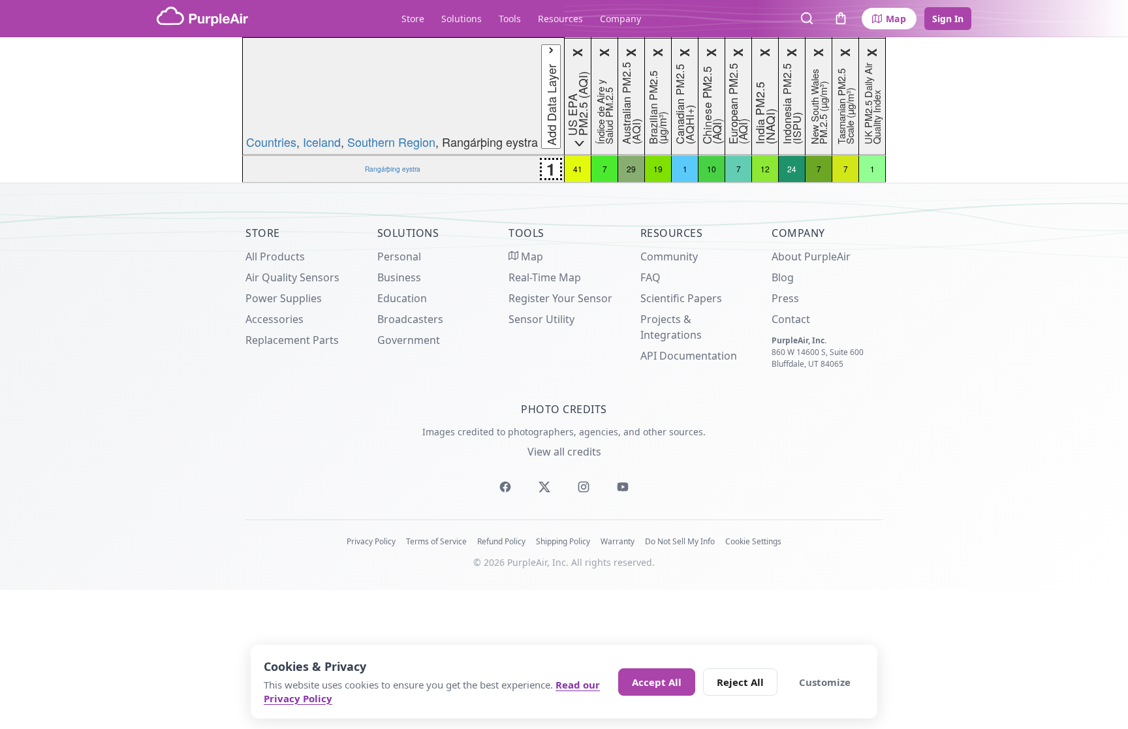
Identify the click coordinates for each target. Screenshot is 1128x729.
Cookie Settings (753, 541)
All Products (275, 256)
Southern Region (391, 141)
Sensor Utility (541, 319)
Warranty (617, 541)
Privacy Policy (371, 541)
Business (399, 277)
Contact (791, 319)
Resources (560, 18)
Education (402, 298)
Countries (271, 141)
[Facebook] (505, 487)
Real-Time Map (545, 277)
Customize (825, 682)
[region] (564, 110)
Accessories (274, 319)
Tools (510, 18)
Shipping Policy (563, 541)
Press (785, 298)
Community (669, 256)
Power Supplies (283, 298)
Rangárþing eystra (392, 169)
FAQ (650, 277)
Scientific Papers (681, 298)
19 (658, 168)
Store (412, 18)
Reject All (740, 682)
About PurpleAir (811, 256)
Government (408, 340)
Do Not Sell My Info (680, 541)
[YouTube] (622, 487)
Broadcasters (410, 319)
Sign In (948, 18)
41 (577, 168)
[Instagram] (583, 487)
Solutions (461, 18)
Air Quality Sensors (292, 277)
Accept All (657, 682)
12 (765, 168)
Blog (783, 277)
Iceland (322, 141)
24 (791, 168)
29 (631, 168)
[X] (544, 487)
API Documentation (688, 356)
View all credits (564, 451)
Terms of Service (436, 541)
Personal (399, 256)
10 (711, 168)
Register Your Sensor (560, 298)
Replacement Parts (292, 340)
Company (620, 18)
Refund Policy (501, 541)
